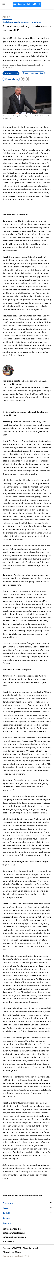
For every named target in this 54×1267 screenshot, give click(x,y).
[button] (4, 4)
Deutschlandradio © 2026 (16, 1256)
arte (35, 1248)
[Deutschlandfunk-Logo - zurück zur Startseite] (27, 4)
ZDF (19, 1248)
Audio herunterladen (34, 73)
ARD (14, 1248)
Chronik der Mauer (12, 1252)
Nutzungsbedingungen (14, 1237)
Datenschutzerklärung (14, 1233)
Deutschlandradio (12, 1228)
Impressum (8, 1241)
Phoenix (27, 1248)
